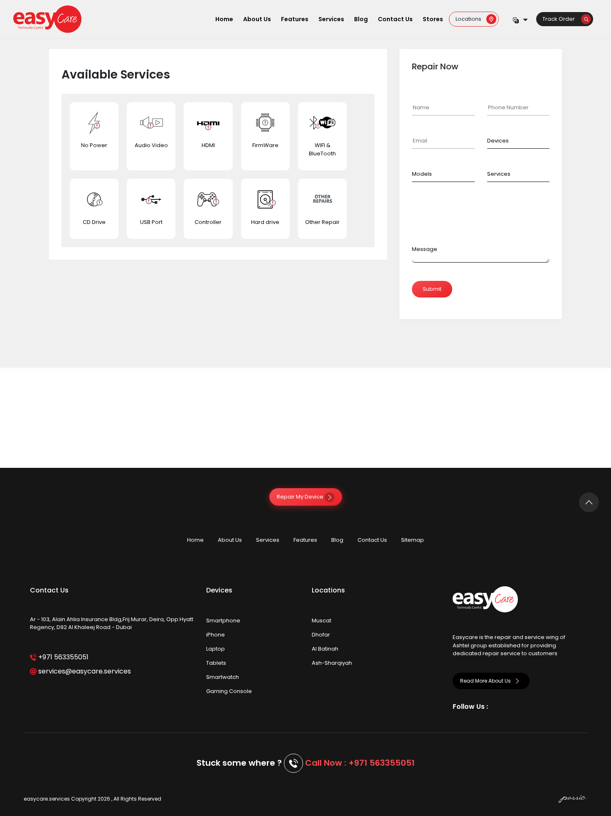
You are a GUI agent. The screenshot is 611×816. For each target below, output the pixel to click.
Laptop (215, 649)
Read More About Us (486, 680)
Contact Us (395, 19)
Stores (433, 19)
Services (331, 19)
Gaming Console (229, 691)
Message (424, 249)
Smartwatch (222, 677)
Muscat (321, 620)
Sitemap (412, 540)
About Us (257, 19)
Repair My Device (301, 497)
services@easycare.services (84, 671)
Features (294, 19)
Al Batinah (325, 649)
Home (224, 19)
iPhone (215, 635)
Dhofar (321, 635)
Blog (361, 19)
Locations (471, 19)
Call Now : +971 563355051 (360, 763)
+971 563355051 (63, 657)
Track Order (561, 19)
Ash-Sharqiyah (332, 663)
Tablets (216, 663)
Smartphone (223, 620)
